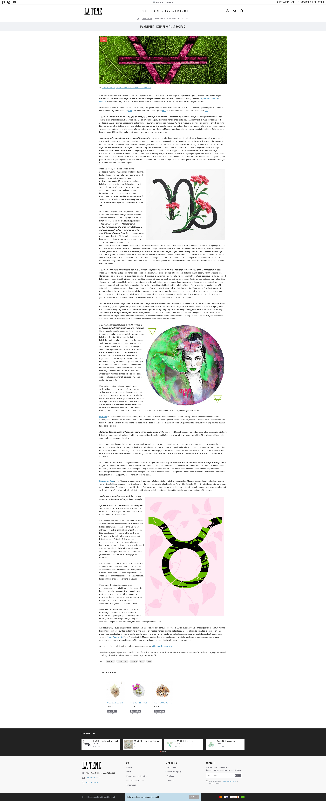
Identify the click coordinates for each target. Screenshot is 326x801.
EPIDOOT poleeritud (138, 703)
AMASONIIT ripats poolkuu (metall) (147, 741)
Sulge (194, 797)
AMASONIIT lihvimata (184, 741)
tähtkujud (110, 661)
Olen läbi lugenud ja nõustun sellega (223, 782)
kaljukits (134, 661)
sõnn (142, 661)
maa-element (122, 661)
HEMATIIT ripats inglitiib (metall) (106, 741)
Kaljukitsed (205, 98)
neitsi (149, 661)
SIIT (130, 110)
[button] (160, 751)
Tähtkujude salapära (162, 646)
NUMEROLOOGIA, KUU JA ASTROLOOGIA (133, 87)
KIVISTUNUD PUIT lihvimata (163, 703)
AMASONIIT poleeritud (226, 741)
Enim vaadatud (88, 733)
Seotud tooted (109, 672)
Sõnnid (214, 98)
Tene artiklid (147, 18)
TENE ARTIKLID (108, 87)
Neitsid (102, 101)
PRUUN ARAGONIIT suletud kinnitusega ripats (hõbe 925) (116, 703)
